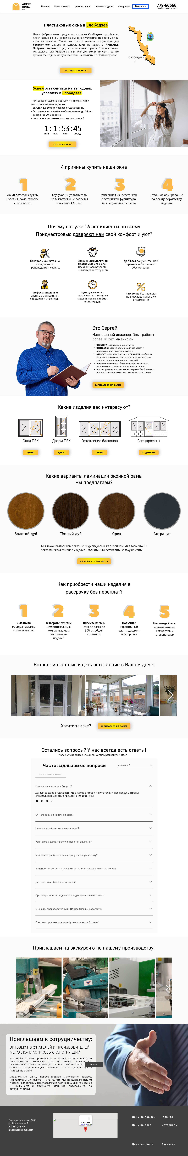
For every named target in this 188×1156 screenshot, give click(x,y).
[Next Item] (170, 695)
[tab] (50, 774)
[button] (75, 70)
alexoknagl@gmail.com (20, 1130)
